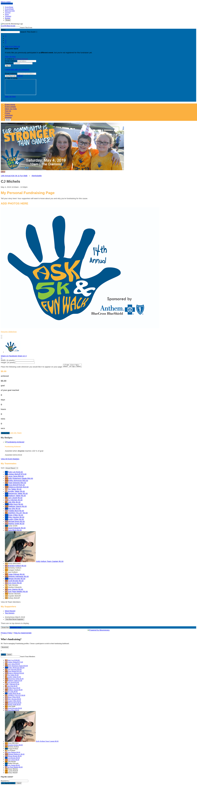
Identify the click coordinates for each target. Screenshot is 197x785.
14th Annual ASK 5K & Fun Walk (14, 176)
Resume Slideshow (9, 332)
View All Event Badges (10, 459)
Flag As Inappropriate (22, 633)
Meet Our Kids (10, 11)
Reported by (5, 781)
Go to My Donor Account (8, 25)
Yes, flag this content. (8, 783)
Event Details (9, 9)
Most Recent (10, 611)
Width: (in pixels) (7, 360)
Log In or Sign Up (7, 3)
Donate (8, 20)
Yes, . (3, 654)
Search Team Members (27, 656)
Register (7, 18)
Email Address (11, 61)
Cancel (9, 654)
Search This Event (26, 27)
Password (9, 63)
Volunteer (8, 16)
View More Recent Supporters (14, 619)
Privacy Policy (6, 633)
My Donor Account (21, 59)
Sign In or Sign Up (12, 46)
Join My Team (16, 433)
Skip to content (6, 2)
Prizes (7, 14)
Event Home (9, 7)
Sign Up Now (10, 57)
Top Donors (9, 613)
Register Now (15, 627)
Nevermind (5, 647)
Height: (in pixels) (8, 362)
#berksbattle (37, 176)
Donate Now (5, 433)
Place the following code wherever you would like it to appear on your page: (31, 367)
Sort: (3, 468)
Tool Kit (7, 12)
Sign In (20, 76)
